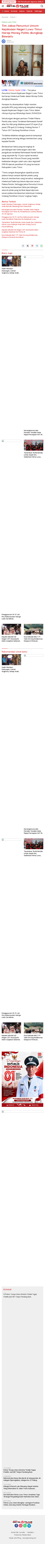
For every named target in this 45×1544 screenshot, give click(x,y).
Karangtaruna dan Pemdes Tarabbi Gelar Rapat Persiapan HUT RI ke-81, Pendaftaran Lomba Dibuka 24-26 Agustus (22, 212)
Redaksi (30, 1532)
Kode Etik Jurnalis (18, 1532)
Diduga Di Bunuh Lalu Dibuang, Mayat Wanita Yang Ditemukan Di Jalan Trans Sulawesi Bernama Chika (20, 1487)
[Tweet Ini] (27, 246)
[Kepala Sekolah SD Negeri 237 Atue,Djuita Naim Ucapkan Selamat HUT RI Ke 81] (11, 629)
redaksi (9, 40)
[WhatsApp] (25, 1526)
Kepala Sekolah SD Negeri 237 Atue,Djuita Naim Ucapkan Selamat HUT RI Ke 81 (20, 231)
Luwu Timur (12, 22)
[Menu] (3, 6)
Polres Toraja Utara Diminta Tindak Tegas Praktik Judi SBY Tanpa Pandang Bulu (19, 1471)
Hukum (4, 22)
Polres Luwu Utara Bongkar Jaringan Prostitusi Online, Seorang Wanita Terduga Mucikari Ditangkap (21, 1504)
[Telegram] (29, 1526)
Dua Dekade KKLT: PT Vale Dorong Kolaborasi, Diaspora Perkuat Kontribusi (20, 236)
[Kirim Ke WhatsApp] (41, 246)
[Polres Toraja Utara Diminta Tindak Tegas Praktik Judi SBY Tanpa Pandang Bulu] (22, 1379)
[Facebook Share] (23, 246)
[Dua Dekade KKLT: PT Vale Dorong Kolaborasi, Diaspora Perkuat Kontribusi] (33, 629)
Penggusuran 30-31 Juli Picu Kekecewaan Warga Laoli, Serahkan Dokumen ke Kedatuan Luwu (20, 218)
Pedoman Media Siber (22, 1535)
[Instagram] (20, 1526)
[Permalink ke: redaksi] (3, 41)
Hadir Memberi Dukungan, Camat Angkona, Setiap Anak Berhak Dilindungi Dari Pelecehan (21, 205)
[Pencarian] (42, 6)
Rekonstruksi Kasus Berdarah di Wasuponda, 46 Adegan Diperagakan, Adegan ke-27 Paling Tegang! (22, 1479)
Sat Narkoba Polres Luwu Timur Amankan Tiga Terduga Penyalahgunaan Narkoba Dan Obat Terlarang (21, 1496)
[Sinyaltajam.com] (17, 6)
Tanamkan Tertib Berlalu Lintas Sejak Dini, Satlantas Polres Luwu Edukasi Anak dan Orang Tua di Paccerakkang (22, 224)
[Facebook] (16, 1526)
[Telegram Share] (37, 246)
